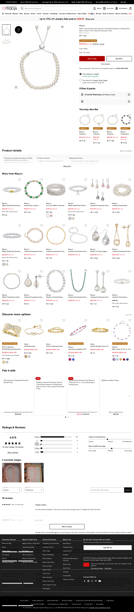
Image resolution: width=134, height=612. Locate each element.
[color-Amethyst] (114, 359)
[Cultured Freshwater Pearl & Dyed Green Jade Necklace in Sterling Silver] (78, 281)
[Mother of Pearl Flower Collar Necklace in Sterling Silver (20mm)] (56, 281)
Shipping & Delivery (8, 562)
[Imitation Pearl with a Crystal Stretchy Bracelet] (122, 281)
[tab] (6, 29)
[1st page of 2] (65, 417)
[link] (85, 136)
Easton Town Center (100, 80)
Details (102, 44)
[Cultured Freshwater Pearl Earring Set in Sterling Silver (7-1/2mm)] (100, 189)
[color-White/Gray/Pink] (51, 215)
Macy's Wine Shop (48, 562)
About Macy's (67, 543)
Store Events (46, 573)
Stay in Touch (47, 570)
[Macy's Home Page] (9, 8)
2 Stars (37, 448)
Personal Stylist (47, 566)
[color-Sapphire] (73, 359)
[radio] (48, 215)
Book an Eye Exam (48, 581)
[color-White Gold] (7, 362)
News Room (66, 568)
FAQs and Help (6, 543)
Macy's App (46, 551)
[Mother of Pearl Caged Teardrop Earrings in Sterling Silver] (100, 235)
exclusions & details (90, 163)
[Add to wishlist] (62, 27)
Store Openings (47, 577)
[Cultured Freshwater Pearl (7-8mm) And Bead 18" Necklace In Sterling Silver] (78, 235)
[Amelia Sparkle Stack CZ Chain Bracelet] (100, 330)
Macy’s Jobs (66, 564)
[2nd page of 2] (68, 417)
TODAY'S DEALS (11, 2)
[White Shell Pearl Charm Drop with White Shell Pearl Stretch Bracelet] (78, 189)
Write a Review (13, 452)
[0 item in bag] (130, 8)
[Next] (129, 120)
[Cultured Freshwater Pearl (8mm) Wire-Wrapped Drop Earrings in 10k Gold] (122, 235)
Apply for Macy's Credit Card (30, 543)
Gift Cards (25, 551)
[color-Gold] (73, 218)
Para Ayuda (5, 554)
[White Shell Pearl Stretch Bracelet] (12, 189)
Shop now (89, 19)
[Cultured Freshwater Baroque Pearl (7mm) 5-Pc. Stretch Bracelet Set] (122, 189)
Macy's (82, 25)
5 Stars (37, 437)
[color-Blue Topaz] (117, 359)
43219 (96, 74)
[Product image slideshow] (39, 57)
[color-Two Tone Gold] (4, 362)
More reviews (67, 526)
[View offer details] (105, 94)
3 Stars (37, 444)
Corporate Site (67, 551)
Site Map (65, 572)
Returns (4, 558)
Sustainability (67, 575)
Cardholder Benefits (28, 547)
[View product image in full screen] (16, 87)
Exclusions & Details (97, 568)
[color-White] (48, 215)
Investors (65, 554)
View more (67, 166)
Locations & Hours (48, 547)
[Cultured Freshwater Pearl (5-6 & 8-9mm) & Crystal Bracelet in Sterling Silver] (112, 120)
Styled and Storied (68, 579)
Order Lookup (6, 551)
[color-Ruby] (70, 359)
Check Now (108, 568)
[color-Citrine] (120, 359)
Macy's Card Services (28, 558)
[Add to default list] (88, 115)
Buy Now (119, 58)
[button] (34, 57)
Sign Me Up (107, 547)
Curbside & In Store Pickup (51, 543)
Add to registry (105, 64)
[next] (129, 395)
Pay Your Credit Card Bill (29, 562)
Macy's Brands (47, 558)
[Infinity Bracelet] (34, 330)
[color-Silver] (70, 218)
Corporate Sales (68, 547)
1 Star (37, 452)
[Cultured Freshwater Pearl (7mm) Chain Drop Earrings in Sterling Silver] (34, 281)
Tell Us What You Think (49, 585)
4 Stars (37, 441)
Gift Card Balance (27, 554)
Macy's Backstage (48, 554)
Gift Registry (46, 588)
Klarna (4, 547)
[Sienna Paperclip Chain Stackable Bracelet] (56, 330)
